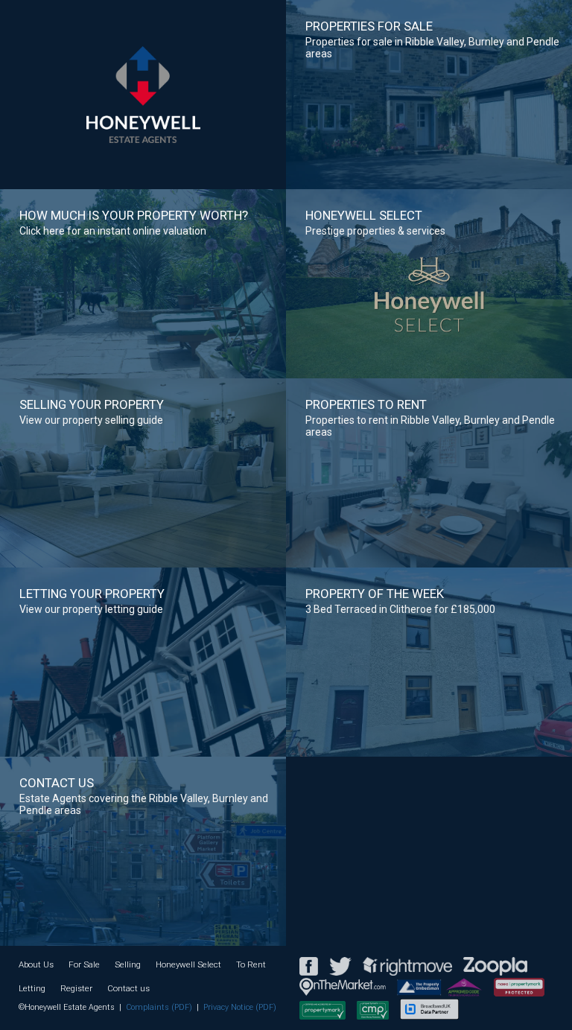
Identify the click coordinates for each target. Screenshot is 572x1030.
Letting (32, 988)
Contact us (128, 988)
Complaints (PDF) (159, 1007)
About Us (36, 964)
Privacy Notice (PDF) (239, 1007)
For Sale (84, 964)
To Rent (251, 964)
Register (76, 988)
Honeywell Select (188, 964)
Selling (128, 964)
